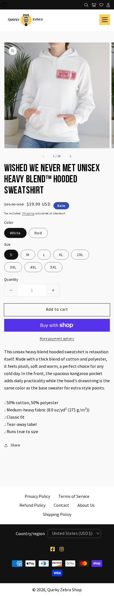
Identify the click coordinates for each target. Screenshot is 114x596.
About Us (86, 505)
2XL (80, 254)
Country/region (30, 533)
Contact (61, 505)
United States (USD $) (72, 533)
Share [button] (15, 445)
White (15, 232)
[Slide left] (44, 156)
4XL (33, 267)
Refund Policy (32, 505)
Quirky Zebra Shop (64, 589)
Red (38, 232)
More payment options (57, 338)
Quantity (11, 279)
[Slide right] (70, 156)
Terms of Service (73, 496)
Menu (104, 19)
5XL (53, 267)
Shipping (28, 213)
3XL (13, 267)
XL (61, 254)
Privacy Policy (37, 496)
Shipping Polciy (57, 514)
